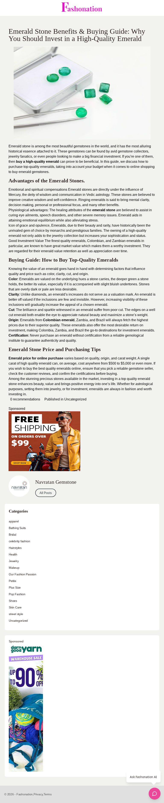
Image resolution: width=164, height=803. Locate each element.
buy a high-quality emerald (37, 161)
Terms (48, 794)
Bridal (12, 534)
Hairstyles (15, 547)
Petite (12, 581)
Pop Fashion (17, 594)
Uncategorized (75, 399)
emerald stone (103, 210)
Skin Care (15, 607)
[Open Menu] (6, 8)
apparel (14, 521)
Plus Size (15, 587)
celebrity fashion (19, 541)
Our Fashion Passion (22, 574)
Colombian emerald (59, 320)
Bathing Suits (17, 528)
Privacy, (39, 794)
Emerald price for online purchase (36, 358)
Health (13, 554)
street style (16, 614)
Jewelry (14, 561)
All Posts (46, 493)
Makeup (14, 567)
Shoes (13, 600)
